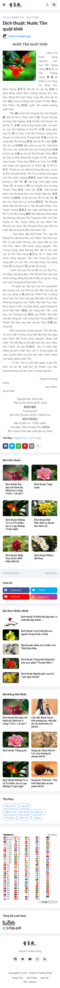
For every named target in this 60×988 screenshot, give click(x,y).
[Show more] (38, 446)
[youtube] (30, 959)
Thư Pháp (9, 818)
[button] (4, 5)
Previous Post (11, 573)
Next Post (50, 573)
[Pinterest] (25, 446)
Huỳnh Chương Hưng (40, 973)
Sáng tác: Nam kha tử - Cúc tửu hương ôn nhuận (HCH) (43, 753)
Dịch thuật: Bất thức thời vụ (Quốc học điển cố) (44, 522)
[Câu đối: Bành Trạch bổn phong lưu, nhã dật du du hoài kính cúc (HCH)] (44, 707)
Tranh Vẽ (23, 818)
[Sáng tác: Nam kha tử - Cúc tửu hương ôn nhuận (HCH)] (44, 740)
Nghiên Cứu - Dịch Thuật (25, 17)
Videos (36, 818)
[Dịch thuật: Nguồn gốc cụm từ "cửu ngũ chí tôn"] (11, 677)
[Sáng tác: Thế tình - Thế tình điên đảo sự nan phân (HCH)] (44, 769)
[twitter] (23, 959)
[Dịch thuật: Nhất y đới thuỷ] (44, 544)
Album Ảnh (10, 806)
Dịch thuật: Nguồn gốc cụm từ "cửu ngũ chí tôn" (37, 675)
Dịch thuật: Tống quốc (43, 486)
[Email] (31, 446)
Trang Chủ (17, 978)
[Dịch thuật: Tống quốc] (44, 473)
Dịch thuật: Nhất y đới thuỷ (44, 557)
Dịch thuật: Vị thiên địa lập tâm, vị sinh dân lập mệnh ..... (39, 618)
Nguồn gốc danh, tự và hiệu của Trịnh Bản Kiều (38, 647)
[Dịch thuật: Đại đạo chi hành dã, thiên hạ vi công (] (15, 473)
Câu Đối (25, 806)
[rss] (45, 959)
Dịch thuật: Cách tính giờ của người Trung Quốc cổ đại (36, 632)
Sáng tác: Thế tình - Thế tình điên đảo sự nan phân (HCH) (44, 783)
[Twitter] (12, 446)
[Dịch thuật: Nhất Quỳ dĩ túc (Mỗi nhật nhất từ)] (15, 544)
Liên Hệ (44, 978)
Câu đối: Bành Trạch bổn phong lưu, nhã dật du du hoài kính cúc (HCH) (43, 722)
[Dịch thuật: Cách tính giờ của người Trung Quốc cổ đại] (11, 634)
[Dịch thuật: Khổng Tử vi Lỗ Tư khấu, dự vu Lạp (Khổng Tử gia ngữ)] (15, 508)
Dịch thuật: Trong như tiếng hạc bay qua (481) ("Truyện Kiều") (38, 661)
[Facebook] (5, 446)
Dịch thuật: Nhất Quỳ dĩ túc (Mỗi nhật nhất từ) (14, 558)
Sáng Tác (39, 812)
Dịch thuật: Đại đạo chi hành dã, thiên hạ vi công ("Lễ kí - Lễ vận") (14, 489)
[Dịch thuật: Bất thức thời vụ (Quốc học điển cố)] (44, 508)
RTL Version (30, 982)
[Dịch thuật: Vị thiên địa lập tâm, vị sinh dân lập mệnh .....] (11, 620)
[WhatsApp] (18, 446)
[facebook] (15, 959)
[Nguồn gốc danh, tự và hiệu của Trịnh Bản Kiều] (11, 649)
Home (6, 17)
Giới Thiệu (31, 978)
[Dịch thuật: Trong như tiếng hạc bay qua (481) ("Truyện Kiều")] (11, 663)
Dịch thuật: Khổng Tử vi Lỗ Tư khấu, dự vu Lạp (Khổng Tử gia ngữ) (15, 524)
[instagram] (37, 959)
